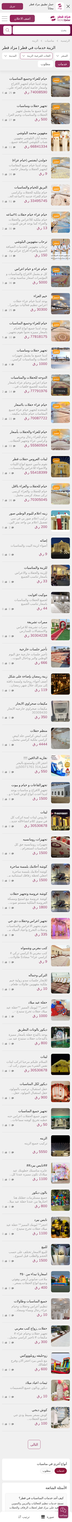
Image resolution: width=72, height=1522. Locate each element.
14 (10, 255)
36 (10, 282)
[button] (63, 1512)
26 (10, 174)
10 (10, 337)
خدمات (62, 64)
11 (10, 147)
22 (10, 418)
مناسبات (49, 40)
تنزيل (12, 6)
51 (10, 201)
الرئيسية (65, 40)
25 (10, 92)
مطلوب (45, 64)
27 (10, 119)
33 (10, 445)
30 (10, 228)
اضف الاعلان (22, 18)
